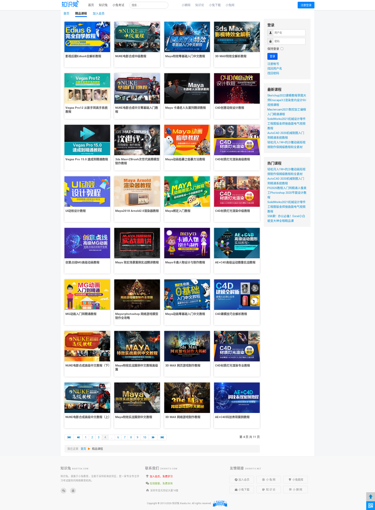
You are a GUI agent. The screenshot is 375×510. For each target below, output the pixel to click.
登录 (272, 56)
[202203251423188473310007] (137, 243)
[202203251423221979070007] (187, 346)
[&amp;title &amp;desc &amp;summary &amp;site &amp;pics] (73, 491)
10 (144, 437)
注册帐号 (273, 64)
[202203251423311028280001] (237, 346)
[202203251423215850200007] (187, 243)
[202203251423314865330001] (237, 397)
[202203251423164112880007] (87, 294)
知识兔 (103, 5)
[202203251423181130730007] (137, 140)
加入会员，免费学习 (161, 476)
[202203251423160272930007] (87, 243)
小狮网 (186, 5)
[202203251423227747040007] (237, 36)
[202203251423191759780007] (137, 294)
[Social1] (63, 491)
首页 (91, 5)
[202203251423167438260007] (87, 346)
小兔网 (230, 5)
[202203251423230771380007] (237, 88)
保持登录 (273, 49)
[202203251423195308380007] (137, 346)
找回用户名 (274, 68)
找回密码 (273, 73)
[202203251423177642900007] (137, 88)
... (111, 437)
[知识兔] (71, 8)
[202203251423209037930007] (187, 140)
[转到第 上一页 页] (78, 437)
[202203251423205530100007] (187, 88)
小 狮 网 (297, 489)
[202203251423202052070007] (187, 36)
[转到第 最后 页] (162, 437)
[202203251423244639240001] (237, 140)
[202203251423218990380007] (187, 294)
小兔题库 (297, 479)
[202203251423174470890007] (137, 36)
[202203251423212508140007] (187, 191)
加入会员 (98, 13)
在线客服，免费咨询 (161, 483)
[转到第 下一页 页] (153, 437)
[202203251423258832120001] (237, 191)
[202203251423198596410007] (137, 397)
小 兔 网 (270, 479)
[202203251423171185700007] (87, 397)
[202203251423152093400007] (87, 140)
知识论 (199, 5)
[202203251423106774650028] (87, 88)
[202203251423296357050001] (237, 294)
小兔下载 (215, 5)
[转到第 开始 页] (69, 437)
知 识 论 (270, 489)
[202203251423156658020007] (87, 191)
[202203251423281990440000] (237, 243)
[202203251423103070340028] (87, 36)
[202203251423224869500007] (187, 397)
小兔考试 (118, 5)
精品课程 (81, 13)
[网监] (220, 503)
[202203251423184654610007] (137, 191)
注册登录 (306, 5)
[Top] (371, 496)
